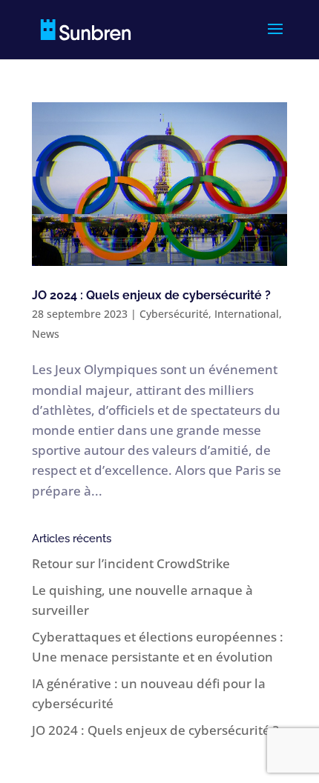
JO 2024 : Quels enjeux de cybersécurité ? (151, 295)
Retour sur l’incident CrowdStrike (131, 563)
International (246, 314)
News (45, 334)
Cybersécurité (173, 314)
